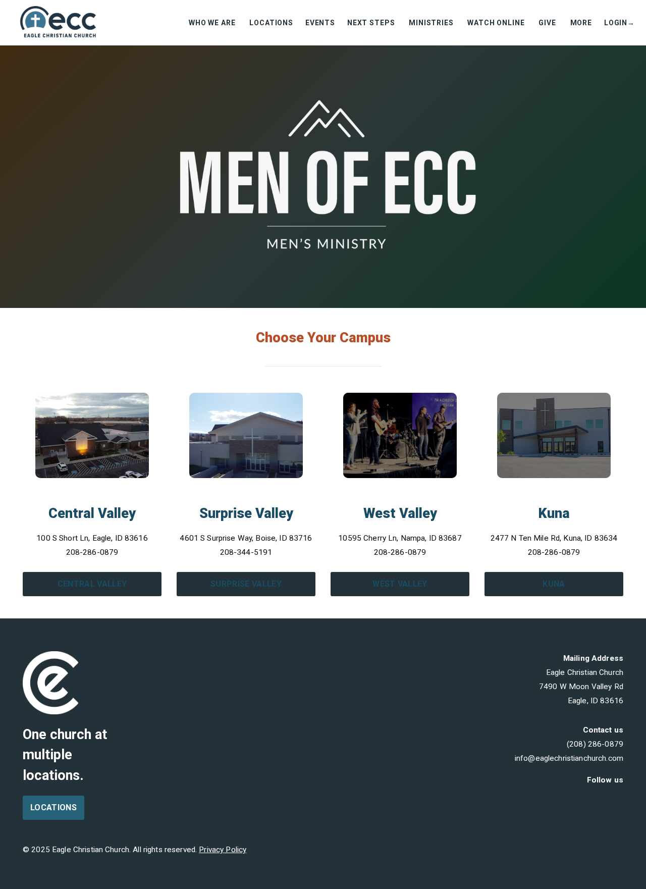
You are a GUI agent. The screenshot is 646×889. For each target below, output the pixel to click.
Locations (271, 23)
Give (548, 23)
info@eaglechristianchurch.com (569, 758)
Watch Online (496, 23)
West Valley (399, 584)
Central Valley (92, 584)
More (581, 23)
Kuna (554, 584)
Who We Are (213, 23)
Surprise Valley (246, 584)
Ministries (432, 23)
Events (320, 23)
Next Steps (372, 23)
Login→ (619, 23)
